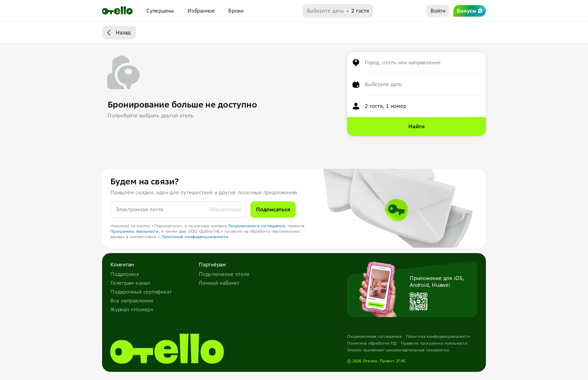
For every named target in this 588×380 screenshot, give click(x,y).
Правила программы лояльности (434, 343)
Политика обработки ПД (372, 343)
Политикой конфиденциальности (194, 236)
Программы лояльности (134, 231)
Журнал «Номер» (131, 309)
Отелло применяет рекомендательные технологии (398, 349)
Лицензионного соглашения (256, 225)
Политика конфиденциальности (438, 336)
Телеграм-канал (130, 283)
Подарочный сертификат (141, 291)
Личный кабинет (219, 283)
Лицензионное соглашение (374, 336)
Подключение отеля (224, 274)
